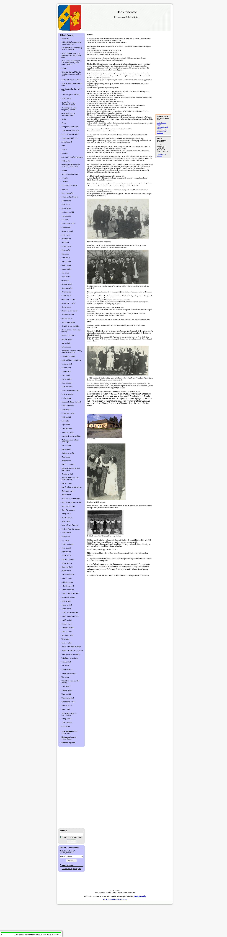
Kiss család (65, 375)
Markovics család (67, 453)
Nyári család (65, 521)
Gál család (65, 280)
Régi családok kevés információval (68, 714)
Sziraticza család (67, 628)
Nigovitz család (66, 518)
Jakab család (66, 347)
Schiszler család (67, 582)
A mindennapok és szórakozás (72, 157)
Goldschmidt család (68, 299)
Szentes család (66, 624)
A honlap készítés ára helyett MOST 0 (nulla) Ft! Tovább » (37, 934)
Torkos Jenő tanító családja (71, 647)
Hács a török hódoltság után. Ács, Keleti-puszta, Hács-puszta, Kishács (71, 62)
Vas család (65, 677)
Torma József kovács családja (72, 650)
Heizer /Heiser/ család (69, 311)
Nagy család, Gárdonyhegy (71, 499)
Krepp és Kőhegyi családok (71, 402)
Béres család (66, 208)
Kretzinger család (67, 406)
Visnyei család (66, 690)
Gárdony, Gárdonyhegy (69, 174)
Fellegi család (66, 719)
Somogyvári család (68, 597)
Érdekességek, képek (69, 186)
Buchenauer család (68, 223)
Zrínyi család (66, 709)
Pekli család (65, 537)
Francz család (66, 269)
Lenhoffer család (67, 432)
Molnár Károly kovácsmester (71, 487)
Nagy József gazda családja (71, 502)
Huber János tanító (68, 335)
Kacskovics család (68, 356)
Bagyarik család (67, 193)
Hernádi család (66, 318)
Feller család (66, 261)
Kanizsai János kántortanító (71, 360)
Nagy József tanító (68, 506)
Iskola (63, 119)
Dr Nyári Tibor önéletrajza (70, 529)
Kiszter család (66, 379)
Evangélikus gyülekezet (69, 127)
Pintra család (66, 552)
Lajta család (65, 425)
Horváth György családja (70, 326)
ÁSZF (105, 899)
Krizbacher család (67, 413)
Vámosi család (66, 669)
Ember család (66, 246)
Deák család (65, 235)
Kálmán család (66, 723)
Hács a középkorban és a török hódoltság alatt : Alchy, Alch (71, 55)
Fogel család (66, 265)
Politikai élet (65, 161)
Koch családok (66, 387)
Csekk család (66, 227)
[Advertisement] (68, 787)
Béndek (64, 170)
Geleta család (66, 296)
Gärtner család (66, 288)
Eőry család (65, 250)
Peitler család (66, 533)
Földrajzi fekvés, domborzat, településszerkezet (71, 43)
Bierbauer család (67, 212)
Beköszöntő (65, 38)
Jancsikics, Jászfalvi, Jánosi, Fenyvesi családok (71, 352)
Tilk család (65, 639)
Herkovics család (67, 315)
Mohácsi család (67, 474)
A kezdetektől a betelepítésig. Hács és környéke (71, 49)
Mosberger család (67, 491)
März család (65, 457)
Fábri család (65, 258)
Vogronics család (67, 698)
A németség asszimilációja (70, 95)
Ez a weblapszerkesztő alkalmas (162, 127)
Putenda (64, 178)
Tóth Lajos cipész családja (70, 654)
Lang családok (66, 428)
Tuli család (65, 666)
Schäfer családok (67, 575)
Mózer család (66, 495)
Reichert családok (67, 559)
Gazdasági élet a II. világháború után (68, 114)
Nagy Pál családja (67, 510)
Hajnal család (66, 307)
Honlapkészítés (140, 896)
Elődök (63, 68)
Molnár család (66, 483)
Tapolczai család (67, 635)
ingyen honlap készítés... (161, 132)
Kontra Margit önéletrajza (70, 390)
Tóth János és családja (69, 658)
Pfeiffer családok (67, 544)
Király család (66, 368)
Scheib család (66, 578)
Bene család (65, 205)
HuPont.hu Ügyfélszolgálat (71, 869)
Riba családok (66, 563)
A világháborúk (66, 142)
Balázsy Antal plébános (69, 197)
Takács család (66, 631)
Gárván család (66, 284)
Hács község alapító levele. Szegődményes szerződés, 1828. (71, 74)
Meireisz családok (67, 464)
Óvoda (63, 123)
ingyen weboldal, (162, 130)
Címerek (64, 182)
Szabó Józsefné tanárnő (70, 616)
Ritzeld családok (67, 567)
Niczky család (66, 514)
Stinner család (66, 605)
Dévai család (66, 239)
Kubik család (66, 417)
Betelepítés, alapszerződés (71, 80)
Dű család (65, 242)
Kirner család (66, 371)
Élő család (65, 254)
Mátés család (66, 461)
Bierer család (66, 216)
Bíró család (65, 220)
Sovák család (66, 601)
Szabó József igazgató (69, 612)
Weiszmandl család (68, 702)
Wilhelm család (66, 705)
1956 (63, 146)
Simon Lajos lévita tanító (70, 593)
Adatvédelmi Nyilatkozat (117, 899)
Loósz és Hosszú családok (71, 436)
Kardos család (66, 364)
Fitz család (65, 273)
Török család (66, 662)
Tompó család (66, 643)
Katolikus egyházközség (70, 130)
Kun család (65, 421)
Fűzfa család (66, 277)
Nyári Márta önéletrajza (69, 525)
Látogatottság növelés (161, 155)
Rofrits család (66, 571)
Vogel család (66, 694)
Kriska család (66, 409)
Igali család (65, 343)
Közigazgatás (66, 98)
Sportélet (64, 153)
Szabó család (66, 609)
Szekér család (66, 620)
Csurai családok (67, 231)
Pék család (65, 540)
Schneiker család (67, 590)
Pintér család (66, 548)
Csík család (65, 726)
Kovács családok (67, 394)
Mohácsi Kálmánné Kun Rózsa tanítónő (70, 479)
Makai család (66, 449)
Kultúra (64, 149)
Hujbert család (66, 339)
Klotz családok (66, 383)
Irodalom (64, 189)
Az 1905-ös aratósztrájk (69, 134)
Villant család (66, 686)
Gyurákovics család (68, 303)
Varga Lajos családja (68, 673)
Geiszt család (66, 292)
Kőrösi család (66, 398)
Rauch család (66, 556)
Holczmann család (68, 322)
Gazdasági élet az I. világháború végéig (68, 103)
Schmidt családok (67, 586)
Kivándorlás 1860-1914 (69, 138)
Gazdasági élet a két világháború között (68, 109)
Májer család (66, 445)
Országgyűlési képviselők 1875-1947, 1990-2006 (70, 166)
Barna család (66, 201)
